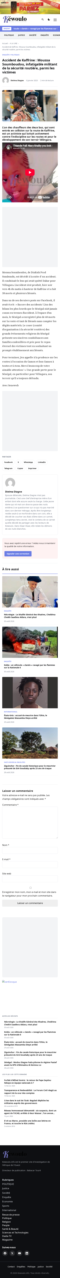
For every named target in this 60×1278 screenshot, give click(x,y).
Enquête (45, 21)
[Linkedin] (27, 1239)
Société (32, 21)
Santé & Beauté (10, 1214)
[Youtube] (19, 1239)
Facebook (8, 448)
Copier (20, 454)
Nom (5, 831)
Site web (6, 859)
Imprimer (32, 454)
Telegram (8, 454)
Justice (21, 21)
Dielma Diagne (17, 66)
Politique (7, 1204)
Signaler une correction (18, 539)
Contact (11, 1252)
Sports (5, 1191)
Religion (6, 1207)
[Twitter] (12, 1239)
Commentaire (10, 790)
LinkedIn (42, 448)
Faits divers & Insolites (14, 748)
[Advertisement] (30, 223)
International (10, 698)
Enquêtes (21, 1252)
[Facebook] (5, 1239)
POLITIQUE (9, 21)
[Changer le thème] (48, 6)
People (5, 1211)
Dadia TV (7, 1221)
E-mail (6, 845)
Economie (7, 1187)
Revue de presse (11, 1200)
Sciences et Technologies (15, 1218)
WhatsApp (28, 448)
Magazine (7, 1225)
